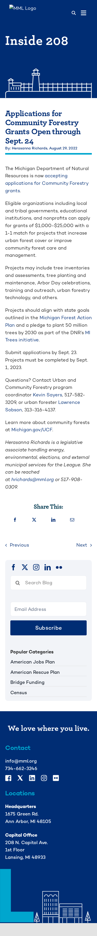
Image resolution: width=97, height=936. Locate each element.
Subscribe (48, 627)
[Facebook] (15, 520)
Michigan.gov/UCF (31, 430)
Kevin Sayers (47, 395)
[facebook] (13, 567)
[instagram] (36, 567)
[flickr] (59, 567)
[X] (34, 520)
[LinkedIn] (53, 520)
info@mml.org (21, 761)
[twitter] (25, 567)
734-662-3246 (21, 768)
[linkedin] (47, 567)
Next (81, 545)
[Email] (72, 520)
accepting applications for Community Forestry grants (46, 183)
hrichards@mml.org (32, 479)
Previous (19, 545)
